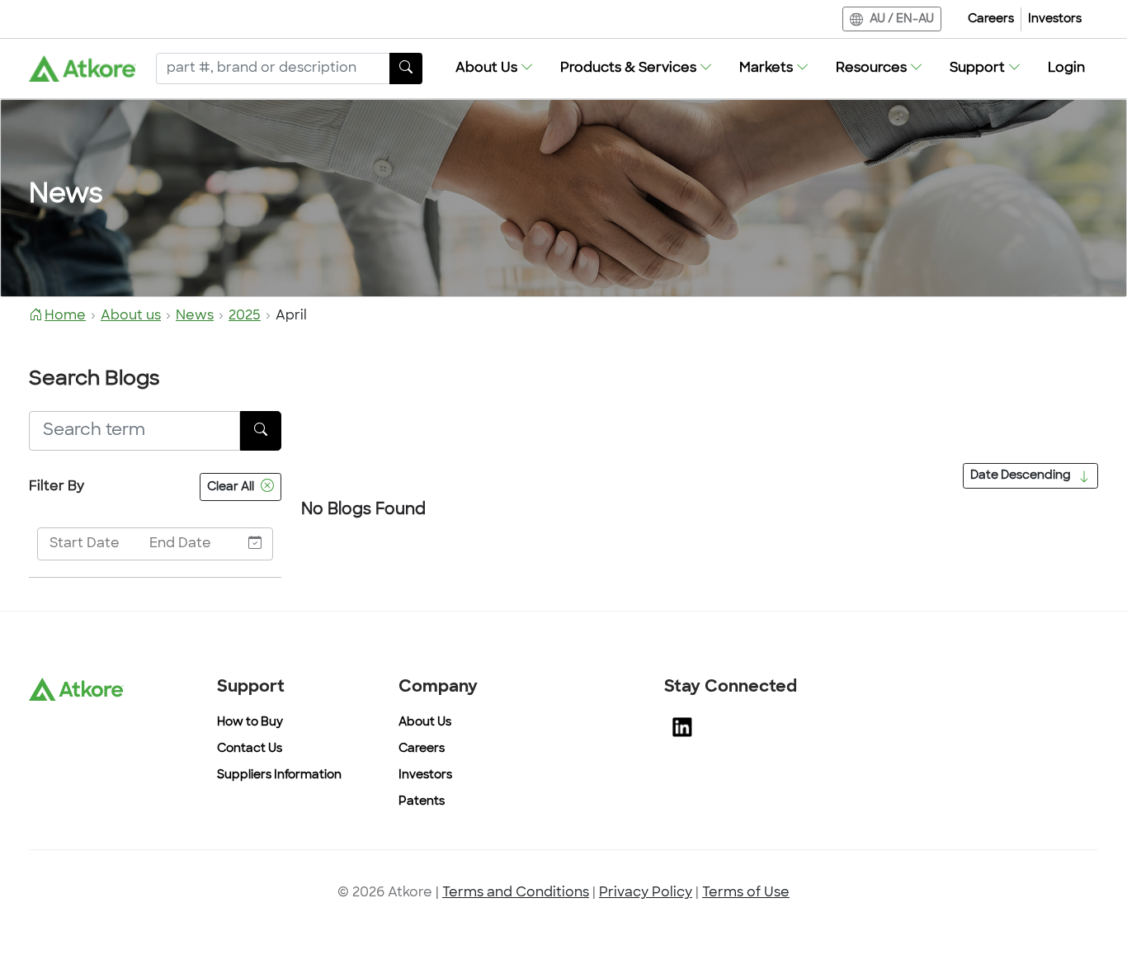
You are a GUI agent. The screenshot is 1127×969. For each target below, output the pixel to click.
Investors (1055, 19)
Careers (991, 19)
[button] (494, 68)
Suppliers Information (279, 775)
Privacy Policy (645, 893)
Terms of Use (746, 893)
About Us (424, 722)
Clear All (230, 487)
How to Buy (250, 722)
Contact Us (249, 749)
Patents (421, 802)
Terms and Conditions (515, 893)
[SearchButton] (405, 68)
